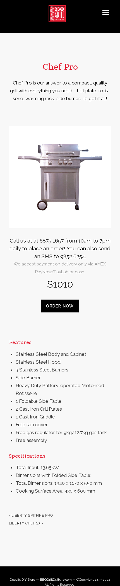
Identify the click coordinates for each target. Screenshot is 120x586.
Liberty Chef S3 (26, 523)
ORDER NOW (60, 306)
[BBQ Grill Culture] (60, 13)
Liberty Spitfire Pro (31, 515)
